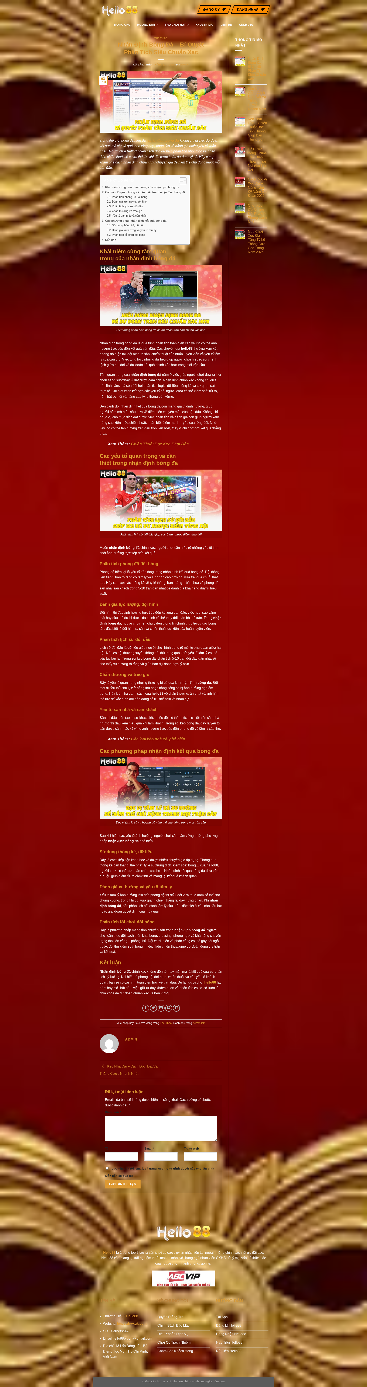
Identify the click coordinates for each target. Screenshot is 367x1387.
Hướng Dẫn (146, 24)
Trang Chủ (122, 24)
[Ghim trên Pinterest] (168, 1008)
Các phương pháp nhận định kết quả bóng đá (136, 220)
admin (184, 64)
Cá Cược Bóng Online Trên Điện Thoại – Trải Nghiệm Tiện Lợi (257, 159)
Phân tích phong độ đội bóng (129, 197)
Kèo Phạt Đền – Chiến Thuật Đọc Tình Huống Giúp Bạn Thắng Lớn (257, 129)
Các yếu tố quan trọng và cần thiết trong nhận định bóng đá (145, 192)
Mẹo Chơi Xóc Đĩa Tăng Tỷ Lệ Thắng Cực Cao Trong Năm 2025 (256, 242)
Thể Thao (160, 38)
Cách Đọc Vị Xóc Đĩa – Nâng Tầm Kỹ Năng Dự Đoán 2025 (257, 187)
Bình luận (113, 1112)
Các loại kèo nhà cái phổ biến (158, 739)
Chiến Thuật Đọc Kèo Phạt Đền (160, 444)
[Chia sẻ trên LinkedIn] (176, 1008)
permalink (199, 1023)
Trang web (191, 1148)
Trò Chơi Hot (175, 24)
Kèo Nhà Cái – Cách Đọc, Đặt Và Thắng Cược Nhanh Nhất (257, 99)
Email (149, 1148)
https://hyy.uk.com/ (132, 1323)
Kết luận (110, 239)
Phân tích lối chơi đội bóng (128, 234)
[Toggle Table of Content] (180, 181)
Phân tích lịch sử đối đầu (127, 206)
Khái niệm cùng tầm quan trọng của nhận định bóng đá (142, 187)
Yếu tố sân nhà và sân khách (130, 215)
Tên (108, 1148)
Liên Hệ (226, 24)
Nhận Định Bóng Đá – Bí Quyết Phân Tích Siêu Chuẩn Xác (257, 69)
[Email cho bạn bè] (161, 1008)
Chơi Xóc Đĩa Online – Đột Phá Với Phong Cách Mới (257, 214)
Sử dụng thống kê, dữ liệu (128, 225)
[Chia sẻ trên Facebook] (145, 1008)
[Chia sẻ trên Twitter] (153, 1008)
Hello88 (132, 1316)
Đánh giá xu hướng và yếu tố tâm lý (134, 230)
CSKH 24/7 (246, 24)
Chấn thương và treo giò (127, 211)
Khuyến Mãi (205, 24)
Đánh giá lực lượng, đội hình (129, 201)
